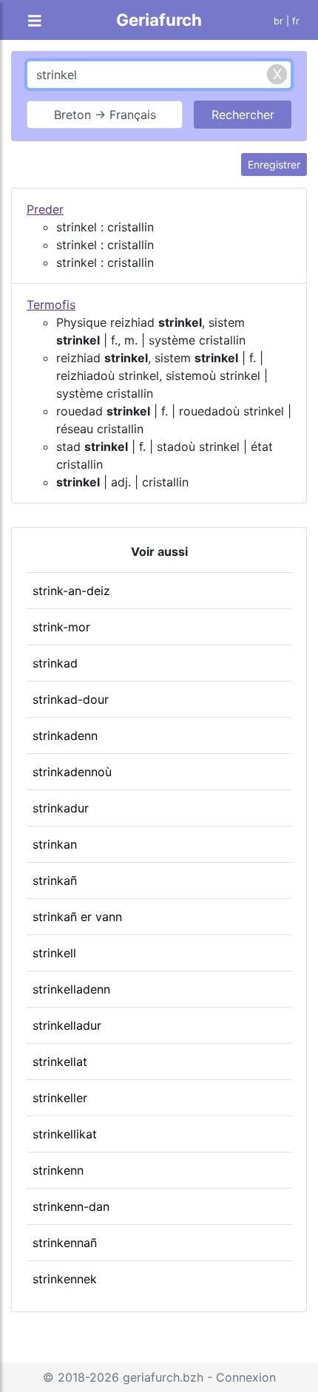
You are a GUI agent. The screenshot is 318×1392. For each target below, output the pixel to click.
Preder (45, 209)
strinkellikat (65, 1134)
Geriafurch (159, 20)
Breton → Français (105, 114)
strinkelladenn (71, 989)
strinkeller (60, 1097)
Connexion (246, 1377)
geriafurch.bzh (163, 1377)
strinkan (55, 844)
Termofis (51, 304)
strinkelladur (67, 1025)
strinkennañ (65, 1242)
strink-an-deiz (71, 590)
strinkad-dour (71, 699)
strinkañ (55, 880)
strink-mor (61, 626)
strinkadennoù (72, 771)
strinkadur (61, 808)
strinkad (55, 663)
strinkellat (60, 1061)
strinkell (54, 952)
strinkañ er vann (77, 916)
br (278, 21)
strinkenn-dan (71, 1206)
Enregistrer (274, 164)
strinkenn (58, 1170)
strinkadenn (65, 735)
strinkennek (65, 1279)
